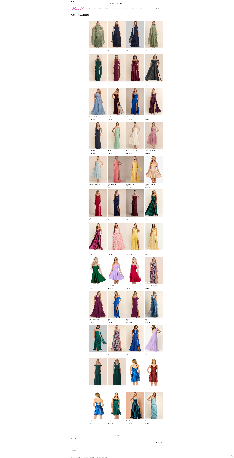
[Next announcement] (135, 1)
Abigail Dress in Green (112, 420)
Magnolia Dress (147, 353)
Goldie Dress (147, 251)
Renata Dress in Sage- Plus (94, 49)
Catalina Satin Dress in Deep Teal (132, 420)
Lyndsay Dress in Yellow (130, 184)
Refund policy (86, 457)
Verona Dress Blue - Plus (93, 116)
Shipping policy (98, 457)
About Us (114, 433)
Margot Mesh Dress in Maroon (113, 116)
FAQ (110, 433)
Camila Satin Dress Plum (149, 116)
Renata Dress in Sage (148, 49)
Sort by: (144, 19)
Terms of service (91, 457)
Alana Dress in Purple (130, 319)
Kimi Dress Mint (111, 150)
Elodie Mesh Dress (148, 319)
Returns (106, 433)
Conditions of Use (134, 433)
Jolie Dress (128, 353)
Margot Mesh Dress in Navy (113, 218)
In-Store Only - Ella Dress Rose (150, 150)
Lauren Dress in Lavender (112, 285)
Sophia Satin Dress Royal (130, 116)
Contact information (105, 457)
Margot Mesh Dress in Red (94, 218)
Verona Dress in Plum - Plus (94, 319)
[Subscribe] (91, 442)
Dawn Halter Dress (129, 251)
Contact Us (123, 433)
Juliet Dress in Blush (111, 251)
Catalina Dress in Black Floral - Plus (151, 285)
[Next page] (130, 429)
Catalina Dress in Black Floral (113, 353)
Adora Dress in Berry (93, 251)
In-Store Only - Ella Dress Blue (94, 184)
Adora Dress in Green (148, 218)
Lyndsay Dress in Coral (112, 184)
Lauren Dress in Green (93, 285)
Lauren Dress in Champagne (150, 184)
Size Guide (97, 433)
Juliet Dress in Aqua (148, 420)
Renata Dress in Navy (130, 49)
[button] (89, 8)
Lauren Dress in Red (129, 285)
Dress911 (75, 457)
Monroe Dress (128, 218)
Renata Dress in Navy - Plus (113, 49)
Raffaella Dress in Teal (93, 353)
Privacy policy (80, 457)
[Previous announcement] (99, 1)
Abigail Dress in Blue (93, 420)
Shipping (102, 433)
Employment (117, 435)
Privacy (128, 433)
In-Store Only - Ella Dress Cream (132, 150)
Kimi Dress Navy (92, 150)
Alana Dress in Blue (111, 319)
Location (118, 433)
